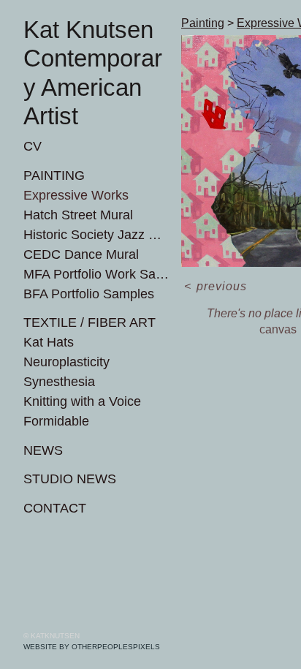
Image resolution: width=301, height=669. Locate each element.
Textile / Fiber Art (89, 322)
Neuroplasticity (66, 362)
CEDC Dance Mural (81, 254)
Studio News (69, 479)
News (43, 450)
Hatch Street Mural (78, 215)
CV (32, 146)
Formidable (56, 421)
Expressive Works (76, 195)
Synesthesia (59, 381)
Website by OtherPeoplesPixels (91, 647)
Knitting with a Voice (82, 401)
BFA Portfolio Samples (88, 294)
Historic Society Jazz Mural (96, 234)
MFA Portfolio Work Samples (96, 274)
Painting (54, 175)
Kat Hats (48, 342)
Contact (54, 508)
